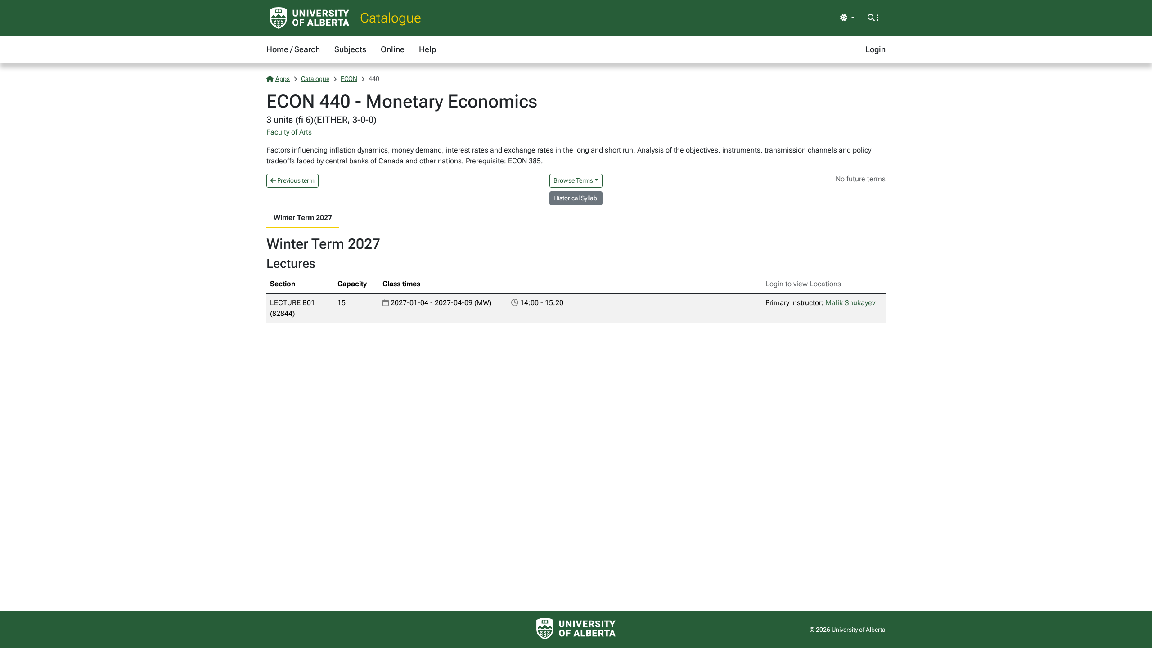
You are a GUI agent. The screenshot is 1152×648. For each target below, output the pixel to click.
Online (393, 49)
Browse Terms (573, 180)
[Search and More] (873, 18)
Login (875, 49)
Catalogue (390, 18)
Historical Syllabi (576, 198)
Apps (282, 78)
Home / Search (293, 49)
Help (427, 49)
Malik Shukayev (850, 302)
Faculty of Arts (289, 132)
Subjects (350, 49)
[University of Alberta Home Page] (309, 18)
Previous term (295, 180)
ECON (349, 78)
